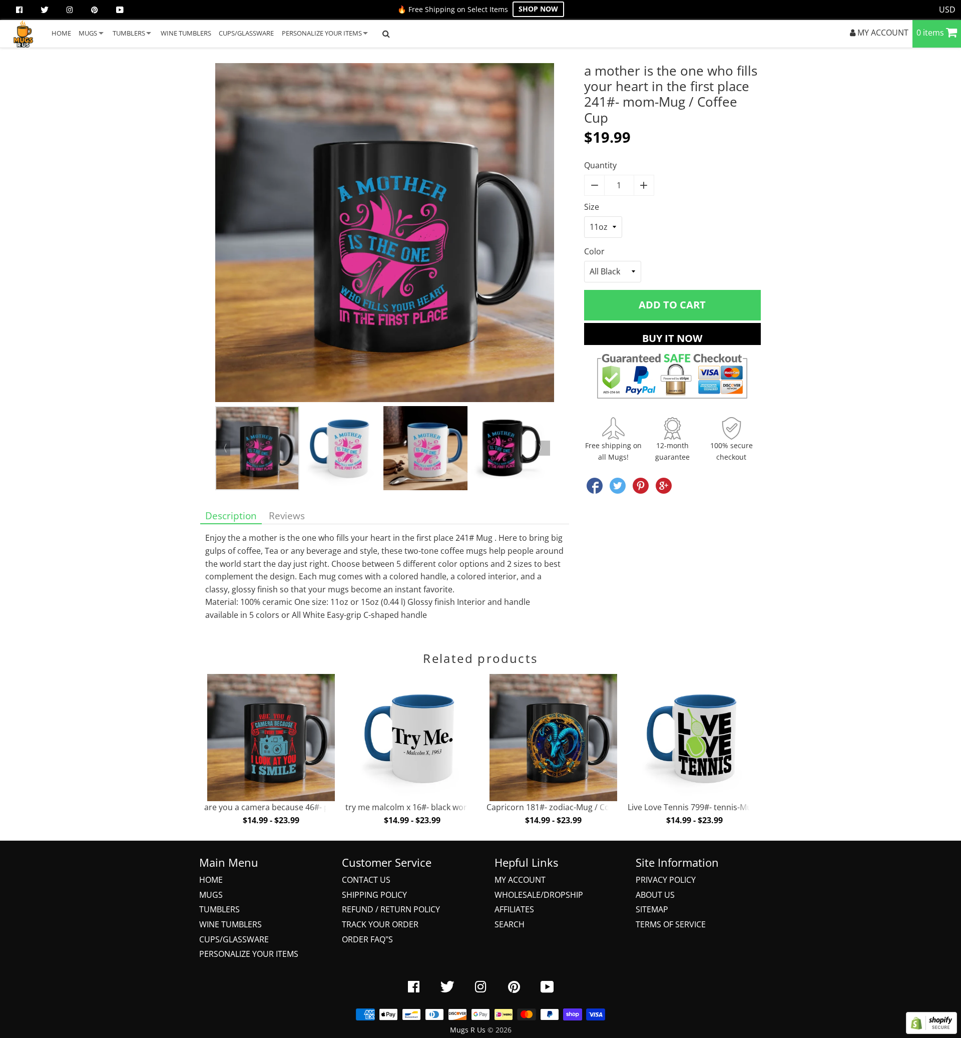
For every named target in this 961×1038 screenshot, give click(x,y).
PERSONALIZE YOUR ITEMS (322, 33)
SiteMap (652, 909)
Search (510, 924)
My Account (520, 879)
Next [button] (542, 448)
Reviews (287, 515)
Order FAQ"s (367, 939)
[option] (384, 234)
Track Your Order (380, 924)
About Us (655, 894)
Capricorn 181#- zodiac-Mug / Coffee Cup (564, 807)
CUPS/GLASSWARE (246, 33)
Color (594, 251)
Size (591, 206)
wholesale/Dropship (539, 894)
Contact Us (366, 879)
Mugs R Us (468, 1029)
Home (211, 879)
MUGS (88, 33)
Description (231, 515)
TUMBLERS (129, 33)
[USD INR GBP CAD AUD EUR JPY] (947, 10)
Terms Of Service (671, 924)
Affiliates (514, 909)
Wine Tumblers (230, 924)
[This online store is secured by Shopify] (931, 1030)
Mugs (211, 894)
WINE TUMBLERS (186, 33)
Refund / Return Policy (391, 909)
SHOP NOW (538, 9)
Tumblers (219, 909)
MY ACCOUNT (881, 32)
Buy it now (672, 338)
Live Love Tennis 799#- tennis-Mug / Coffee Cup (716, 807)
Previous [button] (222, 448)
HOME (61, 33)
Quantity (600, 165)
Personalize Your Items (248, 953)
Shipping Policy (374, 894)
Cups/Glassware (234, 939)
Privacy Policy (666, 879)
